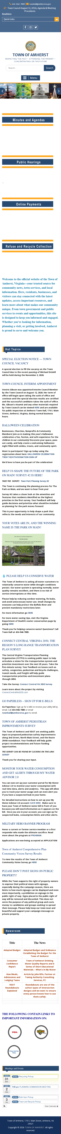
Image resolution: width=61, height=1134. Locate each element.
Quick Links (9, 19)
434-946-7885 (18, 4)
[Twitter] (36, 27)
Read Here (6, 14)
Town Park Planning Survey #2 (35, 481)
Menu (33, 77)
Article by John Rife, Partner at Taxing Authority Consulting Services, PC (39, 977)
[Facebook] (25, 27)
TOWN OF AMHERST (30, 55)
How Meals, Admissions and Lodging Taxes (12, 977)
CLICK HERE (35, 803)
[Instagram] (31, 27)
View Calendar (51, 1106)
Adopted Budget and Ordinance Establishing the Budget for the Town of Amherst (39, 953)
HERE (36, 407)
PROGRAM (36, 835)
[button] (4, 1106)
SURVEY (5, 754)
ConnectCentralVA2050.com (15, 692)
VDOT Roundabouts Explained (12, 987)
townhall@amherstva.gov (40, 4)
